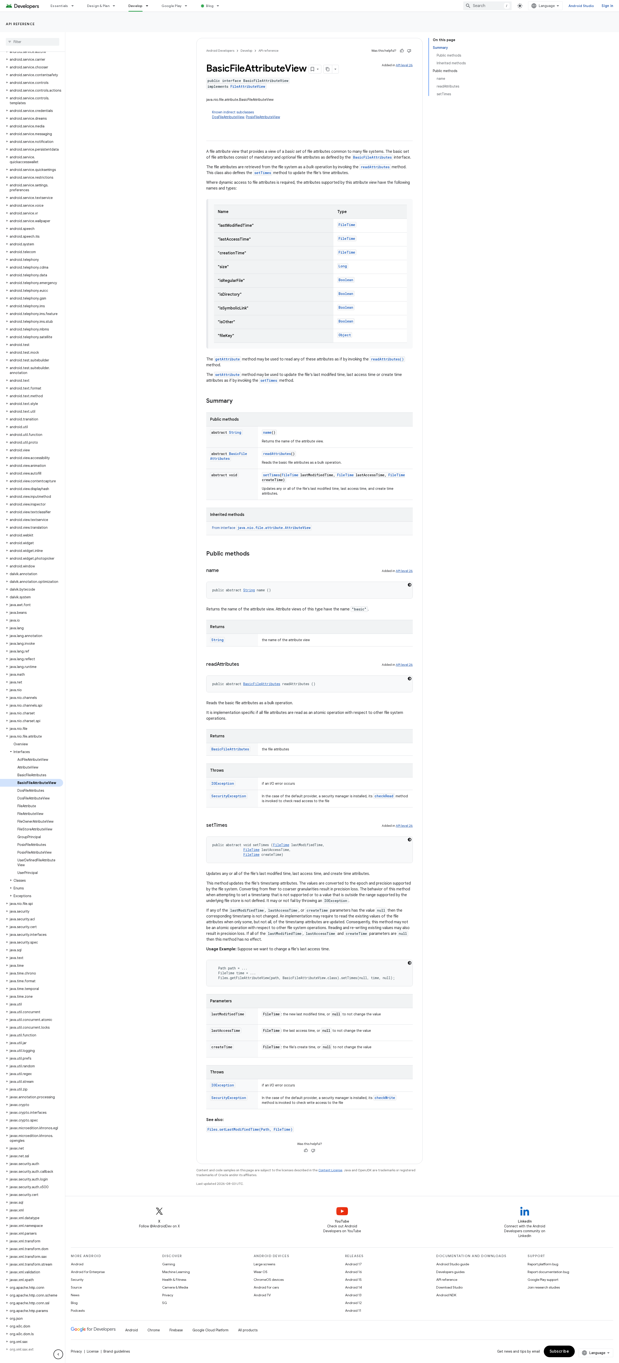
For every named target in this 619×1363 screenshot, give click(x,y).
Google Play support (543, 1279)
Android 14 (353, 1287)
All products (248, 1330)
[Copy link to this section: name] (223, 571)
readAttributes (375, 167)
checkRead (384, 796)
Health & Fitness (174, 1279)
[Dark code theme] (410, 585)
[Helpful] (401, 50)
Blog (210, 6)
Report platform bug (543, 1264)
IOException (222, 783)
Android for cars (266, 1287)
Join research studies (544, 1287)
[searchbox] (32, 42)
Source (76, 1287)
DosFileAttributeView (228, 117)
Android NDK (446, 1295)
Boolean (346, 280)
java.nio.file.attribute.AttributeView (273, 527)
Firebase (176, 1330)
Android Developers (220, 51)
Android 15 (353, 1279)
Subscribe (559, 1351)
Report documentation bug (548, 1272)
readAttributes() (387, 359)
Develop (135, 6)
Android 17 (353, 1264)
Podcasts (78, 1310)
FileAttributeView (247, 86)
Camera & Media (175, 1287)
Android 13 (353, 1295)
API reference (20, 24)
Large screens (264, 1264)
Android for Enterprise (88, 1272)
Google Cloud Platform (210, 1330)
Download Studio (449, 1287)
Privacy (167, 1295)
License (93, 1351)
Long (343, 266)
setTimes (262, 172)
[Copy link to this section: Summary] (237, 401)
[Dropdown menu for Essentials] (74, 6)
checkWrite (385, 1097)
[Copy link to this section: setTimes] (232, 825)
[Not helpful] (409, 50)
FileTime (347, 224)
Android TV (262, 1295)
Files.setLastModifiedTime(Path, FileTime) (250, 1129)
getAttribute (227, 359)
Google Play (172, 6)
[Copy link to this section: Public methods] (254, 554)
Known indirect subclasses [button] (246, 114)
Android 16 (353, 1272)
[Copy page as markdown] (328, 69)
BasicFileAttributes (372, 157)
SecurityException (228, 796)
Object (345, 335)
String (235, 432)
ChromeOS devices (269, 1279)
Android (77, 1264)
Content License (330, 1170)
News (75, 1295)
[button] (31, 52)
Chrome (153, 1330)
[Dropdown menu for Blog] (220, 6)
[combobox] (487, 5)
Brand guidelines (116, 1351)
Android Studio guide (452, 1264)
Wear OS (260, 1272)
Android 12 (353, 1303)
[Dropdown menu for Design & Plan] (116, 6)
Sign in (607, 6)
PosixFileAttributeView (263, 117)
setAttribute (227, 374)
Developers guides (450, 1272)
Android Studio (581, 6)
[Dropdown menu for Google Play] (188, 6)
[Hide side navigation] (58, 1354)
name (267, 432)
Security (77, 1279)
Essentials (59, 6)
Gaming (168, 1264)
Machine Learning (176, 1272)
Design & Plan (98, 6)
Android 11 (353, 1310)
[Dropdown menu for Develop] (149, 6)
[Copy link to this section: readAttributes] (244, 664)
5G (164, 1303)
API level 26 (404, 65)
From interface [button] (261, 528)
